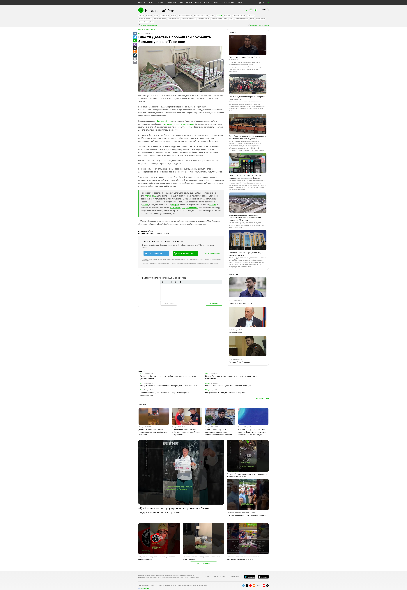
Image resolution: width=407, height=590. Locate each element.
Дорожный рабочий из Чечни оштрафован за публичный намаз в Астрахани (153, 432)
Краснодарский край (160, 18)
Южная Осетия (260, 18)
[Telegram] (135, 37)
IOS (154, 196)
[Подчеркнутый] (171, 282)
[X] (135, 48)
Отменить (214, 303)
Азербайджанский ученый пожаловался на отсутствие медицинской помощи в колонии (218, 432)
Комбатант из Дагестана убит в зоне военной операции (228, 385)
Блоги (206, 2)
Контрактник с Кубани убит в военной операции (225, 392)
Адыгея (156, 15)
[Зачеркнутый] (175, 282)
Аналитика (171, 2)
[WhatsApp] (135, 41)
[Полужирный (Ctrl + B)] (162, 282)
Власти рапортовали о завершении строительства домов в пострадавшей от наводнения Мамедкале (245, 217)
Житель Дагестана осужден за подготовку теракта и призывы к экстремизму (231, 377)
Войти (264, 10)
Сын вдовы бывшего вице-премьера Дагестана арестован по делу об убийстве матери (168, 377)
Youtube (212, 205)
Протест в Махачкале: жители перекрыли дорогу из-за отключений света (247, 475)
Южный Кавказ (143, 22)
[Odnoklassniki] (135, 51)
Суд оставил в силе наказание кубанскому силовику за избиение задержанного (186, 432)
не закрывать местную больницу (179, 124)
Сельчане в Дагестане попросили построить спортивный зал (247, 97)
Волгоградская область (201, 15)
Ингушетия (227, 15)
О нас (207, 577)
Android (148, 196)
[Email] (135, 59)
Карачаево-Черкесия (145, 18)
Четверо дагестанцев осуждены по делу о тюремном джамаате (246, 253)
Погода (240, 2)
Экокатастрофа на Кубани (259, 25)
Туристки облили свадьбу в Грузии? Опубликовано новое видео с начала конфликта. (246, 513)
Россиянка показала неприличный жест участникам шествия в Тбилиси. (243, 557)
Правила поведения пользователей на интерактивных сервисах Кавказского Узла (183, 585)
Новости (142, 2)
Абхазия (141, 15)
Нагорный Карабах (173, 18)
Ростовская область (204, 18)
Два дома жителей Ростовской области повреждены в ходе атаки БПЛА (169, 385)
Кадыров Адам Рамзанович (240, 362)
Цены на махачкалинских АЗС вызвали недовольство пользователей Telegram (245, 176)
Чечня (252, 18)
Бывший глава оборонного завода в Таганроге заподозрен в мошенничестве (164, 393)
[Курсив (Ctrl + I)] (167, 282)
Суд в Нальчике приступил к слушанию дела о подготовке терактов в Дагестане (247, 137)
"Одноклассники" (190, 208)
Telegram (175, 205)
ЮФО (151, 22)
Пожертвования (234, 577)
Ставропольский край (241, 18)
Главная (140, 29)
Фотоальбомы (228, 2)
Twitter (145, 205)
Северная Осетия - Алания (219, 18)
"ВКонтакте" (175, 208)
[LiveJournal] (135, 55)
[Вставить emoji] (181, 282)
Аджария (149, 15)
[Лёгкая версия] (260, 2)
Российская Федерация (188, 18)
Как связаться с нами (219, 577)
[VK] (135, 33)
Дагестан (219, 15)
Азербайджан (165, 15)
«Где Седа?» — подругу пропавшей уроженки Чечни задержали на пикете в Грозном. (174, 510)
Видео (215, 2)
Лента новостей (150, 29)
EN (268, 2)
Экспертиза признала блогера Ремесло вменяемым (244, 58)
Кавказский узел (164, 121)
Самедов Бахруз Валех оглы (240, 303)
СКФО (231, 18)
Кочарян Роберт (235, 332)
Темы (151, 2)
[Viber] (135, 44)
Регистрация (169, 303)
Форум (198, 2)
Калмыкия (251, 15)
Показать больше (203, 563)
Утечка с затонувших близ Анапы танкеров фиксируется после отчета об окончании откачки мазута (252, 432)
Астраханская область (185, 15)
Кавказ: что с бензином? (149, 25)
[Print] (135, 62)
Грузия (212, 15)
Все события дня (262, 398)
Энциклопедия (185, 2)
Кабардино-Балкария (239, 15)
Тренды (160, 2)
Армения (173, 15)
